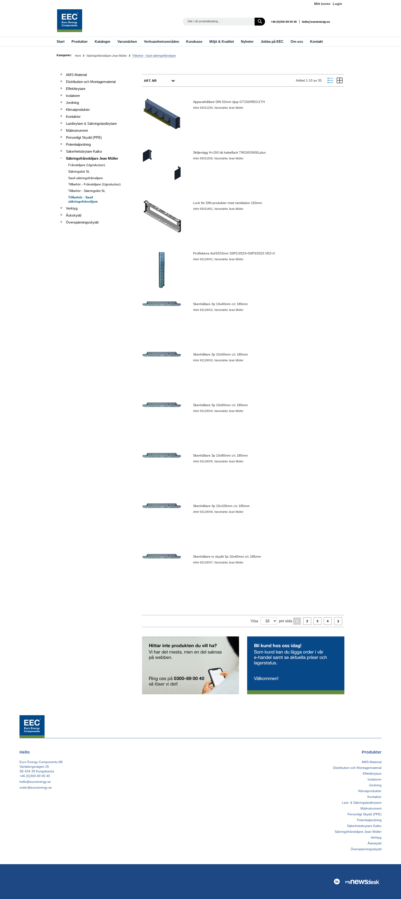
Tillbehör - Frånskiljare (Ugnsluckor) (94, 184)
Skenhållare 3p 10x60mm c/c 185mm (220, 405)
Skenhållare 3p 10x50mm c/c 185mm (220, 354)
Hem (78, 55)
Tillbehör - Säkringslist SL (86, 191)
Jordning (72, 103)
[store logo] (69, 20)
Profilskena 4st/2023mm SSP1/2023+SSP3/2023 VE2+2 (234, 253)
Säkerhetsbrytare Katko (84, 151)
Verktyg (72, 208)
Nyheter (247, 41)
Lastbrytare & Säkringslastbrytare (91, 123)
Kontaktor (73, 117)
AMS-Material (76, 75)
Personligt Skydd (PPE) (84, 137)
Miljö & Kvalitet (221, 41)
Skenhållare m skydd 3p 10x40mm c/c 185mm (227, 556)
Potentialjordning (78, 144)
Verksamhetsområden (161, 41)
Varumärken (127, 41)
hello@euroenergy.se (316, 21)
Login (337, 4)
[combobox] (224, 22)
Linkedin (340, 21)
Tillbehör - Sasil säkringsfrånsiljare (83, 199)
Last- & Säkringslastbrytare (362, 802)
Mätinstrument (77, 130)
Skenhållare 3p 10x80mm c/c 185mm (220, 455)
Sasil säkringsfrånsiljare (85, 178)
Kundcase (194, 41)
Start (61, 41)
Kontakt (316, 41)
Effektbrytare (75, 89)
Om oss (297, 41)
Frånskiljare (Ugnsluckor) (86, 165)
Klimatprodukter (78, 110)
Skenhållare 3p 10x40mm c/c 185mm (220, 304)
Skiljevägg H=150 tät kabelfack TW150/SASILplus (229, 152)
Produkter (79, 41)
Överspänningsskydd (82, 222)
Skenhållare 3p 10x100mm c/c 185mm (221, 506)
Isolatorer (73, 96)
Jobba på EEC (272, 41)
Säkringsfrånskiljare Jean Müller (107, 55)
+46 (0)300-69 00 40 (284, 21)
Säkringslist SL (79, 171)
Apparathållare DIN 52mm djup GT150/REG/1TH (229, 102)
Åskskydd (73, 215)
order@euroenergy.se (35, 787)
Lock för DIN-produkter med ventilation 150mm (227, 203)
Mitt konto (322, 4)
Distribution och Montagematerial (91, 82)
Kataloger (102, 41)
